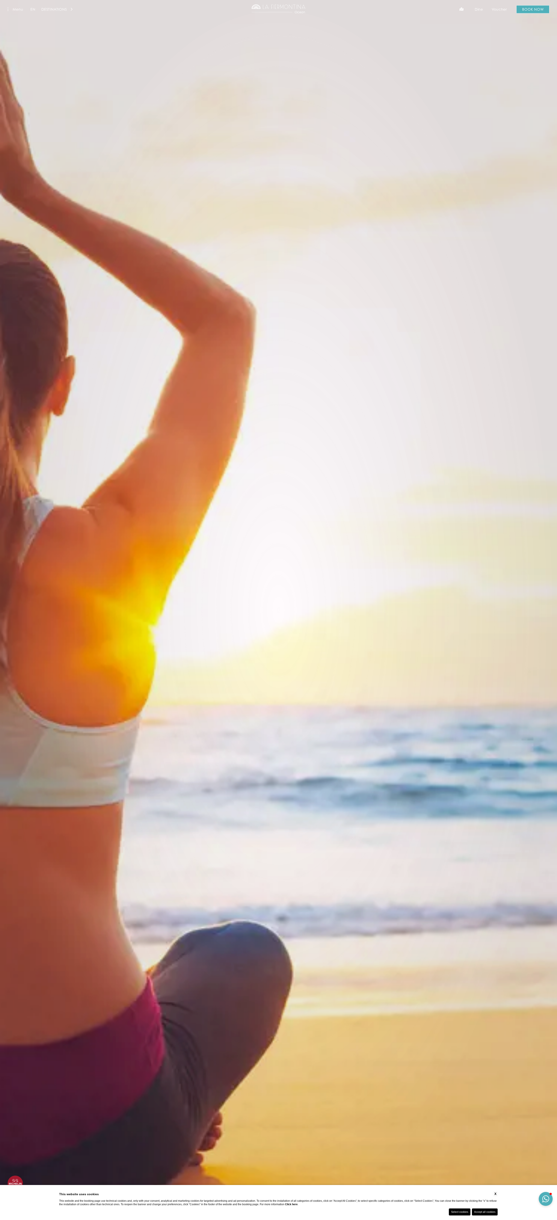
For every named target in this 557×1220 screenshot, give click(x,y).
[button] (546, 1199)
